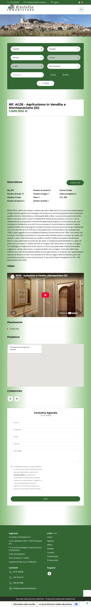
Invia (45, 499)
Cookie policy (52, 556)
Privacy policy (52, 560)
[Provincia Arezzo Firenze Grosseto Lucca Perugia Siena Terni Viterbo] (27, 57)
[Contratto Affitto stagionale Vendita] (27, 49)
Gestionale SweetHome (65, 599)
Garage (53, 75)
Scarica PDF (75, 183)
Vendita (50, 548)
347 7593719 (18, 577)
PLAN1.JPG (14, 329)
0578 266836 (14, 2)
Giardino (65, 75)
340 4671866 (18, 583)
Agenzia (50, 541)
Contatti (50, 552)
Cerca (46, 83)
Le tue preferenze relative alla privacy (55, 604)
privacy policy (19, 475)
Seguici (56, 2)
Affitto (49, 545)
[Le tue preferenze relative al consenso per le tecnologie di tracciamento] (87, 603)
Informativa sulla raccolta (24, 604)
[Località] (27, 66)
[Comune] (63, 57)
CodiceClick (39, 599)
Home (49, 537)
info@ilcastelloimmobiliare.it (36, 2)
